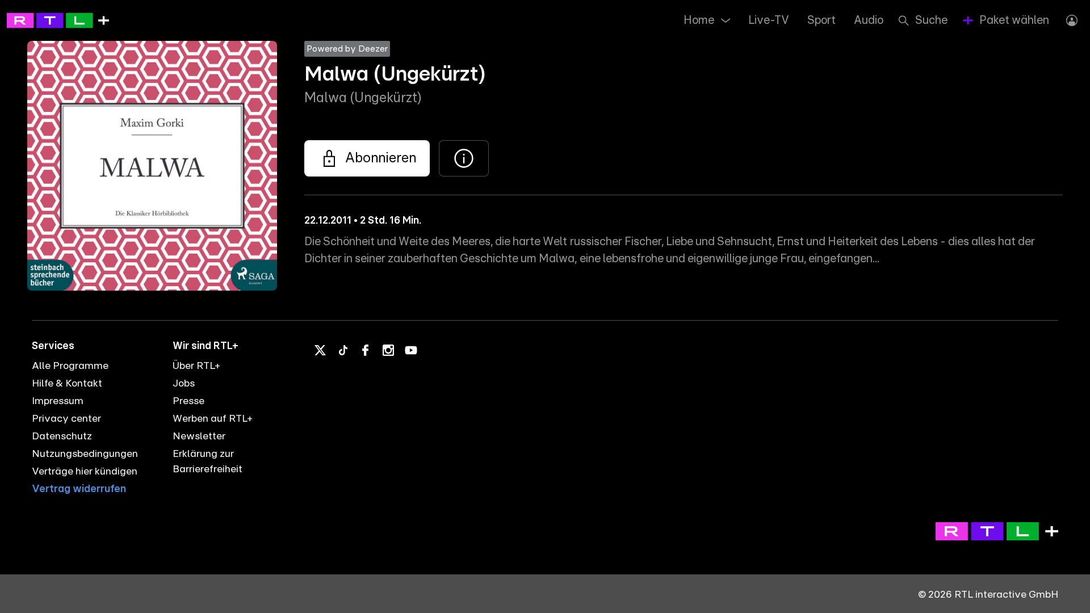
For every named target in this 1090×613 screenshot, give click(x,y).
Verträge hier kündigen (84, 472)
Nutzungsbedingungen (85, 454)
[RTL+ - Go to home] (58, 19)
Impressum (57, 401)
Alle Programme (70, 366)
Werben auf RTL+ (213, 419)
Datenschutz (62, 436)
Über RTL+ (196, 366)
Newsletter (199, 436)
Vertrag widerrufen (79, 489)
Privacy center (66, 419)
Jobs (184, 384)
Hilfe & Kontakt (67, 384)
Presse (188, 401)
